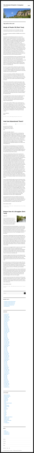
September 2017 (6, 359)
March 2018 (6, 352)
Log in (5, 430)
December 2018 (6, 341)
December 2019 (6, 329)
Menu (29, 5)
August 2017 (6, 360)
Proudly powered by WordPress (17, 450)
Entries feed (6, 431)
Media (4, 443)
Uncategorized (6, 422)
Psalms (8, 116)
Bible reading (11, 116)
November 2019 (6, 330)
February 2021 (6, 314)
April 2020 (6, 325)
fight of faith (12, 286)
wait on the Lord (20, 116)
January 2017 (6, 368)
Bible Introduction (7, 396)
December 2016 (6, 369)
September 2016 (6, 373)
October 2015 (6, 385)
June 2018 (5, 348)
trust (17, 286)
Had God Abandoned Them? (13, 121)
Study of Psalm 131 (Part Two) (13, 27)
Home (4, 439)
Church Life (6, 399)
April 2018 (6, 351)
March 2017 (6, 366)
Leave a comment (6, 206)
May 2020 (5, 324)
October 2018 (6, 344)
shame (15, 286)
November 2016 (6, 370)
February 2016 (6, 381)
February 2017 (6, 367)
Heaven (5, 407)
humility (15, 116)
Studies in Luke (6, 418)
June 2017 (5, 362)
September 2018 (6, 345)
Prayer (5, 413)
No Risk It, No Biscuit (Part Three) (9, 301)
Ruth (5, 415)
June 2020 (5, 323)
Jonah (5, 411)
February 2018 (6, 353)
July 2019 (5, 333)
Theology (5, 421)
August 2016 (6, 374)
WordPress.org (6, 434)
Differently (6, 400)
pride (16, 116)
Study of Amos (6, 419)
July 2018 (5, 347)
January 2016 (6, 382)
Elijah (5, 401)
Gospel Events (6, 405)
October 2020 (6, 318)
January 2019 (6, 340)
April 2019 (6, 337)
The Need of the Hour (7, 420)
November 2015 (6, 384)
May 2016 (5, 377)
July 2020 (5, 322)
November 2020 (6, 317)
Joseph (5, 412)
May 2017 (5, 363)
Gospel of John (6, 406)
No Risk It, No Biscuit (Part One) (9, 303)
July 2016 (5, 375)
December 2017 (6, 355)
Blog (4, 445)
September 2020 (7, 319)
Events (4, 441)
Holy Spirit (6, 408)
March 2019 (6, 338)
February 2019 (6, 339)
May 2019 (5, 336)
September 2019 (6, 331)
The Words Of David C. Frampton (13, 5)
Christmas (6, 398)
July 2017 (5, 361)
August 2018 (6, 346)
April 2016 (6, 378)
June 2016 (5, 376)
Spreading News (7, 306)
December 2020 (6, 316)
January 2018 (6, 354)
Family (5, 404)
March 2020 (6, 326)
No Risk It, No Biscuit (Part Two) (9, 302)
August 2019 (6, 332)
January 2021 (6, 315)
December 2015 (6, 383)
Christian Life (6, 397)
